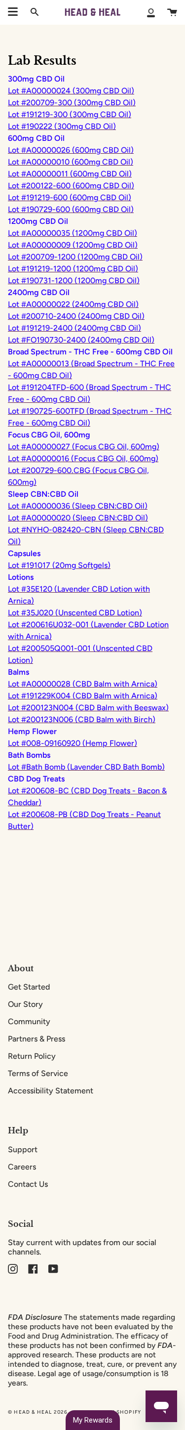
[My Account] (151, 12)
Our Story (25, 1004)
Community (29, 1021)
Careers (22, 1166)
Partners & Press (36, 1038)
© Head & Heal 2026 (38, 1412)
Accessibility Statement (50, 1090)
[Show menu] (12, 12)
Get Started (29, 987)
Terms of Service (38, 1073)
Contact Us (28, 1184)
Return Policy (32, 1056)
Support (22, 1149)
